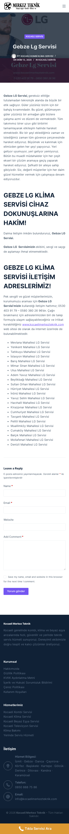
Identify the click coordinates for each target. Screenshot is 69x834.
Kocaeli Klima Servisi (17, 716)
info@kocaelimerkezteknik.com (36, 799)
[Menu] (64, 6)
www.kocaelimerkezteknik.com (43, 324)
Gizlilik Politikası (14, 673)
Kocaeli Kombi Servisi (18, 712)
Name (8, 486)
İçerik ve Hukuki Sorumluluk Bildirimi (28, 682)
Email (8, 503)
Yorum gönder (16, 591)
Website (9, 519)
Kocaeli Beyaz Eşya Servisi (21, 721)
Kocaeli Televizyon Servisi (21, 726)
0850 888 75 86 (26, 787)
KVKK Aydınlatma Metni (19, 678)
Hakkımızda (11, 668)
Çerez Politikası (14, 687)
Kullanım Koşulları (15, 692)
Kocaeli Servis (34, 36)
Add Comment (13, 536)
